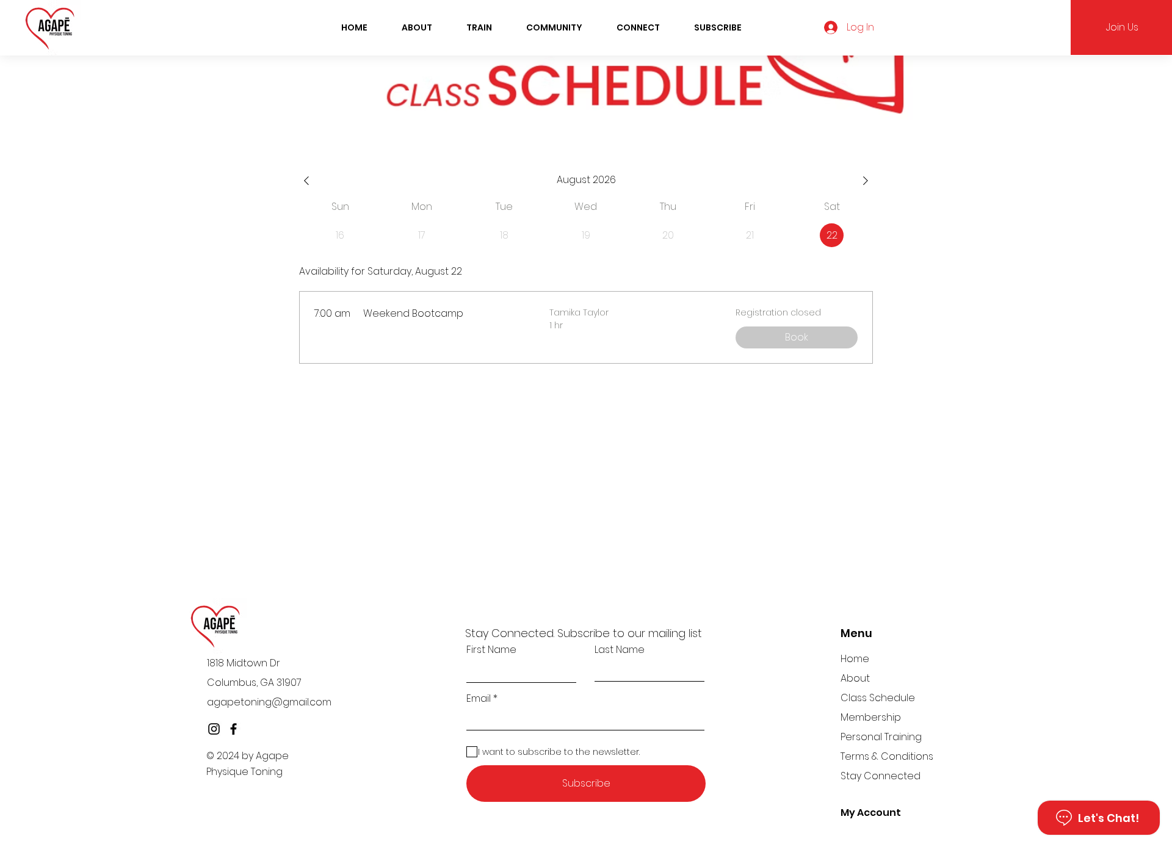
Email (478, 699)
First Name (491, 650)
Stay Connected (881, 776)
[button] (479, 27)
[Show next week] (865, 180)
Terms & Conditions (887, 756)
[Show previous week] (306, 180)
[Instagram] (214, 729)
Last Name (620, 650)
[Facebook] (233, 729)
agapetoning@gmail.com (269, 702)
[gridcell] (832, 235)
